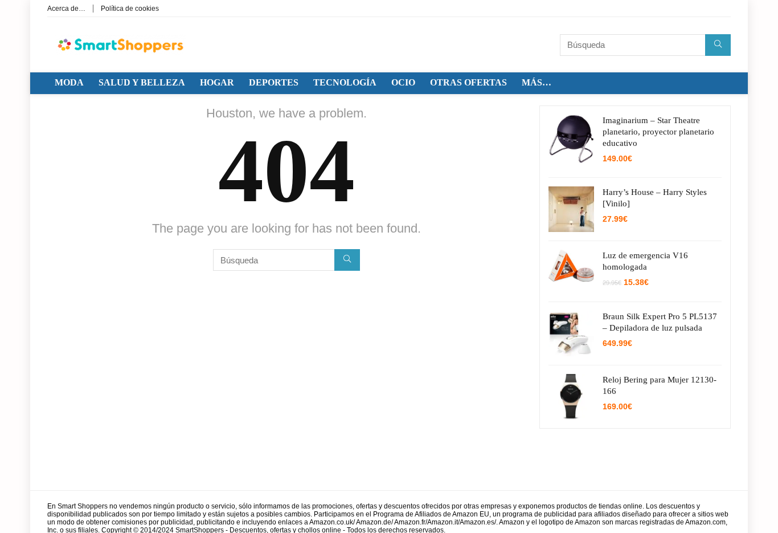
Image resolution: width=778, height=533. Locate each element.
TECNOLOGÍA (344, 82)
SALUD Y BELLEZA (142, 82)
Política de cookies (130, 9)
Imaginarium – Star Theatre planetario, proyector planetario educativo (658, 132)
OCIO (403, 82)
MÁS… (536, 82)
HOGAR (217, 82)
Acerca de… (66, 9)
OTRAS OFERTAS (468, 82)
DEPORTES (273, 82)
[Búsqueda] (718, 45)
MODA (69, 82)
